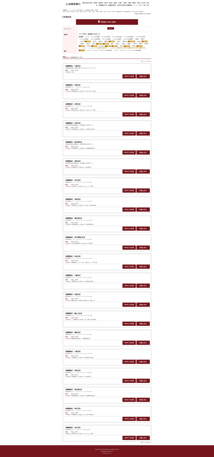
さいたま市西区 (95, 36)
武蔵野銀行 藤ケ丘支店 (73, 313)
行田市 (88, 41)
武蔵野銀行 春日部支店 (73, 142)
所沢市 (100, 41)
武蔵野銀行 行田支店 (73, 123)
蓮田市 (115, 46)
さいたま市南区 (106, 39)
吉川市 (140, 46)
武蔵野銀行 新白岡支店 (73, 218)
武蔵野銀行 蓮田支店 (73, 332)
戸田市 (117, 43)
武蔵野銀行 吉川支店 (73, 180)
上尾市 (93, 43)
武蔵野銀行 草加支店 (73, 161)
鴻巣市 (82, 43)
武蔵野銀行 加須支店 (73, 199)
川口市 (82, 41)
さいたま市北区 (106, 36)
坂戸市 (121, 46)
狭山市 (139, 41)
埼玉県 (96, 10)
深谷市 (88, 43)
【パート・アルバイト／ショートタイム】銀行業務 (127, 50)
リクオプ (109, 453)
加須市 (112, 41)
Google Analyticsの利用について (107, 451)
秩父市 (94, 41)
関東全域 (137, 13)
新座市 (140, 43)
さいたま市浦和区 (95, 39)
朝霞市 (129, 43)
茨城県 (141, 13)
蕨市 (112, 43)
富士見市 (101, 46)
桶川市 (146, 43)
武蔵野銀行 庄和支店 (73, 85)
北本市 (89, 46)
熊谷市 (142, 39)
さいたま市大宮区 (117, 36)
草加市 (100, 43)
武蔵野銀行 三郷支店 (73, 275)
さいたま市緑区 (117, 39)
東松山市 (125, 41)
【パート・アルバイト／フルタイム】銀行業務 (99, 50)
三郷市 (108, 46)
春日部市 (132, 41)
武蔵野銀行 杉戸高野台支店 (75, 237)
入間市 (123, 43)
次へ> (149, 61)
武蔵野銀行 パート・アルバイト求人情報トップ (74, 10)
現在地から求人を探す (108, 22)
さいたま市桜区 (84, 39)
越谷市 (106, 43)
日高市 (134, 46)
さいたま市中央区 (140, 36)
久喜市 (82, 46)
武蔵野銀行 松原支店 (73, 294)
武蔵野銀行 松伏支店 (73, 256)
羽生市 (145, 41)
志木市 (135, 43)
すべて (87, 36)
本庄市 (118, 41)
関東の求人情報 (89, 10)
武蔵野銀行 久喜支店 (73, 66)
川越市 (137, 39)
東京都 (148, 13)
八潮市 (95, 46)
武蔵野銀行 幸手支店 (73, 408)
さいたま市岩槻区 (128, 39)
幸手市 (127, 46)
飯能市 (106, 41)
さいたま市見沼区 (128, 36)
